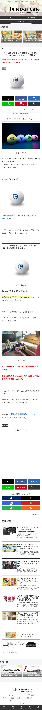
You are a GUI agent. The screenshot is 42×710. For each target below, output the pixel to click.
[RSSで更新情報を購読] (30, 508)
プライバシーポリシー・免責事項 (11, 699)
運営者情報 (31, 695)
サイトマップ (21, 703)
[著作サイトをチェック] (11, 498)
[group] (11, 37)
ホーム (11, 695)
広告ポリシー (31, 698)
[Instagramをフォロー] (11, 503)
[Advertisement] (21, 452)
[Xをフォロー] (30, 498)
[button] (38, 36)
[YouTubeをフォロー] (30, 503)
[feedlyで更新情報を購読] (11, 508)
